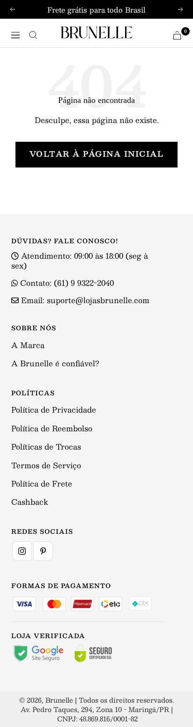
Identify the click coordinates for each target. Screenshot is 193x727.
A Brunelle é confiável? (55, 363)
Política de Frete (41, 483)
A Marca (28, 345)
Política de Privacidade (53, 409)
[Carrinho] (177, 35)
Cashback (29, 501)
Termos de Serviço (46, 465)
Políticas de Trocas (46, 446)
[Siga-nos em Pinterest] (43, 551)
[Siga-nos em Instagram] (22, 551)
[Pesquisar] (33, 35)
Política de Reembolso (51, 428)
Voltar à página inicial (97, 153)
